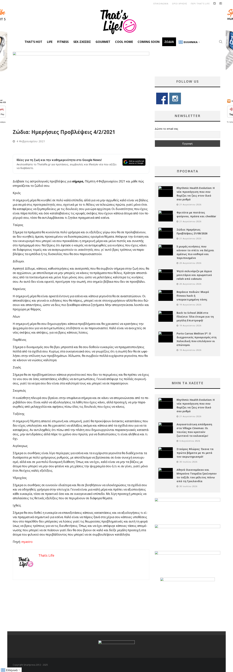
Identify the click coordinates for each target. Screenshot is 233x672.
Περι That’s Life (200, 3)
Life (49, 42)
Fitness (63, 42)
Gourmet (103, 42)
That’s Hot (33, 42)
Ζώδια (169, 42)
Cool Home (124, 42)
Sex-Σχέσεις (82, 42)
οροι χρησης (179, 3)
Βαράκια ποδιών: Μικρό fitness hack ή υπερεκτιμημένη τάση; (193, 295)
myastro (27, 542)
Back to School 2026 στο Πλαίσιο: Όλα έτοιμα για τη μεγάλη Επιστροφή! (195, 316)
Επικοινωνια (160, 3)
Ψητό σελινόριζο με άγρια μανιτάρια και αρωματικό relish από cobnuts (194, 274)
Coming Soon (149, 42)
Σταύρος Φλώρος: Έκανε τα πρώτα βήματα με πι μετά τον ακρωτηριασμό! (195, 452)
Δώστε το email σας (166, 128)
